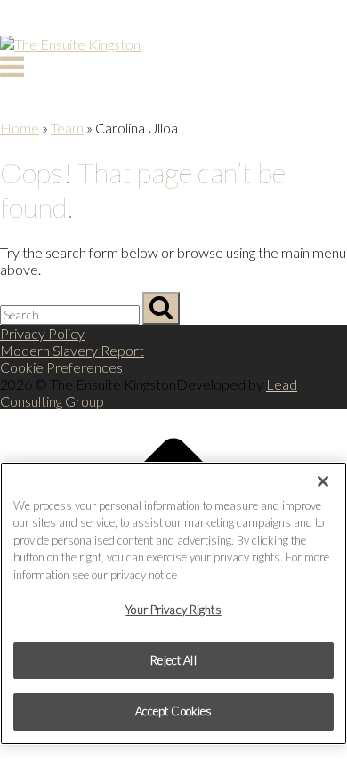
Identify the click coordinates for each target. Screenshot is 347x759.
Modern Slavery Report (72, 350)
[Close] (323, 481)
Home (19, 127)
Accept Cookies (174, 711)
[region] (173, 603)
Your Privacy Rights (173, 609)
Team (67, 127)
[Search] (161, 308)
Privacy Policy (42, 333)
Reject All (173, 660)
